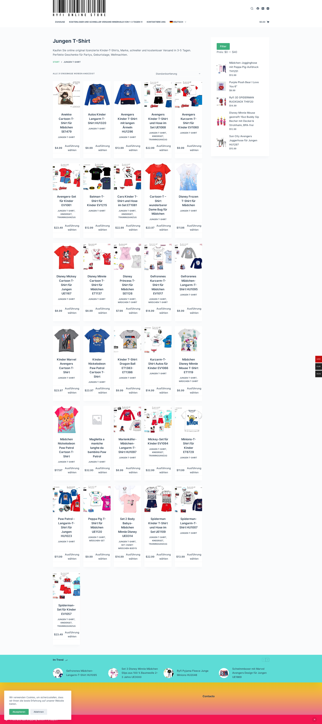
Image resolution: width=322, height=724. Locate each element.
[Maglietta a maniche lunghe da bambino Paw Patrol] (97, 419)
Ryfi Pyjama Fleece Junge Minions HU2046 (192, 673)
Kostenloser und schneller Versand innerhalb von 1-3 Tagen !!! (106, 22)
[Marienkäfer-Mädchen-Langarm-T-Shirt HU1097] (127, 419)
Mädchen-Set (97, 540)
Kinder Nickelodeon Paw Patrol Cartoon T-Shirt (96, 368)
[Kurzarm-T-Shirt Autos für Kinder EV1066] (158, 339)
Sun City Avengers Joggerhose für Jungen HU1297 (243, 140)
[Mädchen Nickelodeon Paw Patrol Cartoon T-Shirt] (66, 419)
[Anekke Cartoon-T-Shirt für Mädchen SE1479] (66, 94)
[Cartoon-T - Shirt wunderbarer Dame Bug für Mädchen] (158, 176)
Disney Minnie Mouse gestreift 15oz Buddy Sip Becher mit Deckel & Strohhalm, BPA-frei (244, 119)
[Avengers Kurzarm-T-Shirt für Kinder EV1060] (188, 94)
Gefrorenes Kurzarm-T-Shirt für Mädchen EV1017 (158, 285)
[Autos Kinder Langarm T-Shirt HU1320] (97, 94)
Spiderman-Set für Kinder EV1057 (66, 610)
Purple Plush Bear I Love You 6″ (244, 84)
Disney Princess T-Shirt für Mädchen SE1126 (127, 285)
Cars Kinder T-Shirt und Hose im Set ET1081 (127, 201)
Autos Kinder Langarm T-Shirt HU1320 (97, 119)
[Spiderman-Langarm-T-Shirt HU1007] (188, 499)
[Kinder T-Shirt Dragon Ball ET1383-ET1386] (127, 339)
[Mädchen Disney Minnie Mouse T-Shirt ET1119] (188, 339)
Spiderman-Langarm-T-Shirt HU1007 (188, 523)
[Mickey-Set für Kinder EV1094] (158, 419)
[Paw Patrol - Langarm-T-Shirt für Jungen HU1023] (66, 499)
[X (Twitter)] (263, 8)
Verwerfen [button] (314, 719)
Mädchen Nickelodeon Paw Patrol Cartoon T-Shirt (66, 448)
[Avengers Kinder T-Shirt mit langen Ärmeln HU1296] (127, 94)
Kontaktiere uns (156, 22)
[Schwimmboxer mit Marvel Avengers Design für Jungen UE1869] (224, 673)
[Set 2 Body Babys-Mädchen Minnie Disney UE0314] (127, 499)
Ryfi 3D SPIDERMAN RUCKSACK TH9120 (241, 99)
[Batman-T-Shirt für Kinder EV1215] (97, 176)
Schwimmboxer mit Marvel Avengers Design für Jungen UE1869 (249, 673)
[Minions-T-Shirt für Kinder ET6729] (188, 419)
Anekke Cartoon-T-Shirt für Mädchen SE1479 (66, 123)
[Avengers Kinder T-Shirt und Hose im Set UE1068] (158, 94)
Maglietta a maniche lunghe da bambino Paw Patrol (97, 448)
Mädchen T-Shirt (127, 302)
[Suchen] (252, 8)
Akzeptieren (19, 711)
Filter (223, 46)
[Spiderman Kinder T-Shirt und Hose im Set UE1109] (158, 499)
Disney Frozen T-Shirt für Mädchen (188, 201)
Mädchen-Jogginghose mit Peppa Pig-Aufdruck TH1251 (243, 67)
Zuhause (60, 22)
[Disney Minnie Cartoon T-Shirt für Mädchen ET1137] (97, 256)
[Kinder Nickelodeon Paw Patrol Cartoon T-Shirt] (97, 339)
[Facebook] (258, 8)
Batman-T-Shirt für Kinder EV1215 (97, 201)
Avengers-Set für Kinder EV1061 (66, 201)
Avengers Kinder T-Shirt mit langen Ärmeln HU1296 (127, 123)
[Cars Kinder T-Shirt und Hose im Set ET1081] (127, 176)
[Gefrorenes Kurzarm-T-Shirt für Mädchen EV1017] (158, 256)
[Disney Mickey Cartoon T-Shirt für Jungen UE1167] (66, 256)
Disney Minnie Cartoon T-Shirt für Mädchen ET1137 (97, 285)
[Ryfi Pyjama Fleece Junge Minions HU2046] (169, 673)
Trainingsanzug (158, 139)
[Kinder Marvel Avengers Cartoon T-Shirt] (66, 339)
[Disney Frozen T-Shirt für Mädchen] (188, 176)
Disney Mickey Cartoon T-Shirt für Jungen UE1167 (66, 285)
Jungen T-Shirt (66, 137)
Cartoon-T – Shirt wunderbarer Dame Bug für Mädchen (158, 205)
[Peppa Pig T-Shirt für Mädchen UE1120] (97, 499)
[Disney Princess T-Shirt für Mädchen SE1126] (127, 256)
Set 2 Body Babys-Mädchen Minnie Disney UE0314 (127, 527)
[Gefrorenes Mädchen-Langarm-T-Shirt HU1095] (188, 256)
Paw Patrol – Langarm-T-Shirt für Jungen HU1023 (66, 527)
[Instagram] (268, 8)
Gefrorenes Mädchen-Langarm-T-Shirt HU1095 (81, 673)
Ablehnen (39, 711)
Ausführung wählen (72, 148)
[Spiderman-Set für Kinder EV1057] (66, 585)
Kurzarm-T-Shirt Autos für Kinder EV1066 (158, 364)
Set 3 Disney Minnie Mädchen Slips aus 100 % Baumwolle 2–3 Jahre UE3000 (140, 673)
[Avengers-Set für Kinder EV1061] (66, 176)
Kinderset (157, 136)
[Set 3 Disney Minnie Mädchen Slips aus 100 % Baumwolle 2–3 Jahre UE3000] (113, 673)
